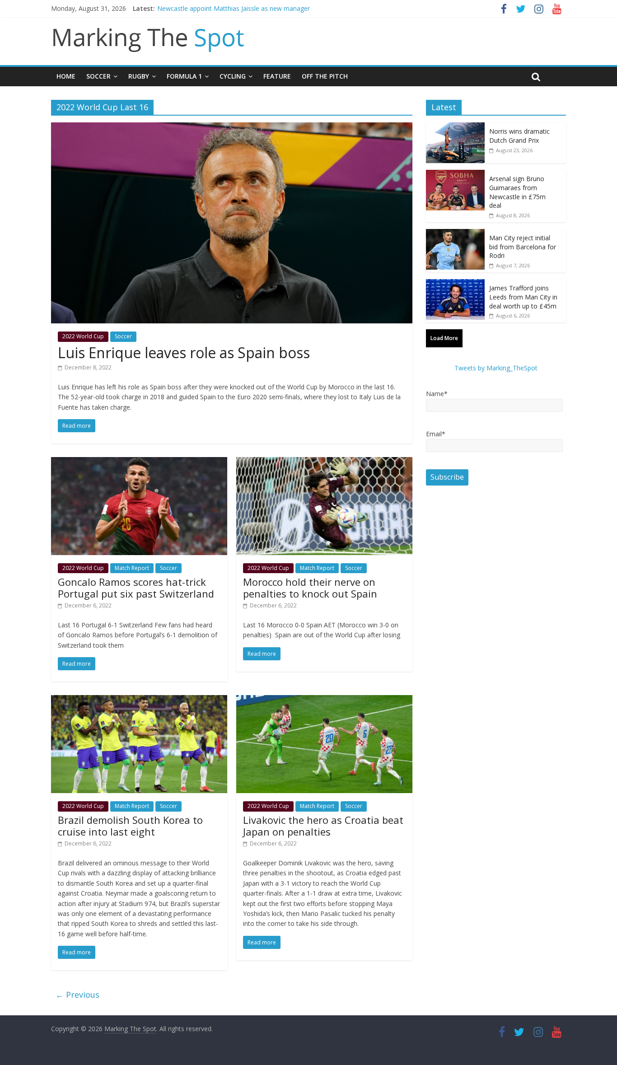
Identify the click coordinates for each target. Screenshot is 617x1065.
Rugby (138, 76)
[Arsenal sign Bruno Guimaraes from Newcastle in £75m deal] (455, 174)
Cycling (233, 76)
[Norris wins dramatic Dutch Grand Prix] (455, 127)
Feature (277, 76)
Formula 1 (184, 76)
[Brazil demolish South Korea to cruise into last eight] (139, 700)
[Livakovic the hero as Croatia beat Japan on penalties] (324, 700)
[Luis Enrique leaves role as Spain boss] (231, 128)
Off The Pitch (325, 76)
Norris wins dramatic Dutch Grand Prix (519, 136)
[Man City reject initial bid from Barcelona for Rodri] (455, 233)
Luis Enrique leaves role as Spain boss (184, 352)
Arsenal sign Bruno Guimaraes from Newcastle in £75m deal (517, 192)
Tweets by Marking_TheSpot (496, 368)
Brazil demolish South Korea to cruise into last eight (130, 825)
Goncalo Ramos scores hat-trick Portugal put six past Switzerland (136, 587)
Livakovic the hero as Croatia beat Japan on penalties (323, 825)
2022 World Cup (83, 336)
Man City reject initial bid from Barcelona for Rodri (522, 247)
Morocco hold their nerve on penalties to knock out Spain (310, 587)
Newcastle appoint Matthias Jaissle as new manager (233, 8)
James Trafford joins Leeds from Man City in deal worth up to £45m (523, 297)
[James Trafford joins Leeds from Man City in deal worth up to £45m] (455, 284)
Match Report (132, 568)
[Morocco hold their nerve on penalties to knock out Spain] (324, 462)
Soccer (98, 76)
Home (65, 76)
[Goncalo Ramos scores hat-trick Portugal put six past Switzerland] (139, 462)
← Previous (77, 994)
